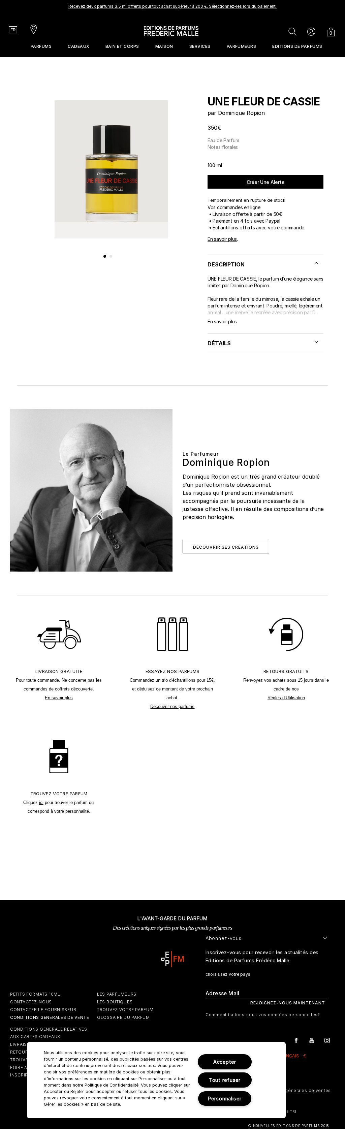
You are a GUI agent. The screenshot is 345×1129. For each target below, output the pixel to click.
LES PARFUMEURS (116, 994)
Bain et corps (122, 46)
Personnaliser (224, 1098)
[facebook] (296, 1040)
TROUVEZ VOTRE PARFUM (125, 1009)
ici (41, 802)
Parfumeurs (241, 46)
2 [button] (111, 256)
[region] (156, 1080)
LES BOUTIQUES (114, 1001)
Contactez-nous (31, 1001)
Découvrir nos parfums (172, 706)
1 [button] (105, 256)
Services (200, 46)
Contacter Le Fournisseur (43, 1009)
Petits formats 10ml (35, 994)
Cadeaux (78, 46)
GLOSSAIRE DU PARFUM (123, 1017)
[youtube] (311, 1040)
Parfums (41, 46)
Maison (164, 46)
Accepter (224, 1062)
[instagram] (327, 1040)
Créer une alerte (266, 182)
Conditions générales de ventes (295, 1090)
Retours (20, 1052)
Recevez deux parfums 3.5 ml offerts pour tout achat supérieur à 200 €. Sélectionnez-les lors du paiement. (172, 6)
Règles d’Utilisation (286, 697)
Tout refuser (225, 1080)
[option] (172, 8)
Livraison (22, 1044)
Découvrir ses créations (226, 547)
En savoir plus (222, 239)
